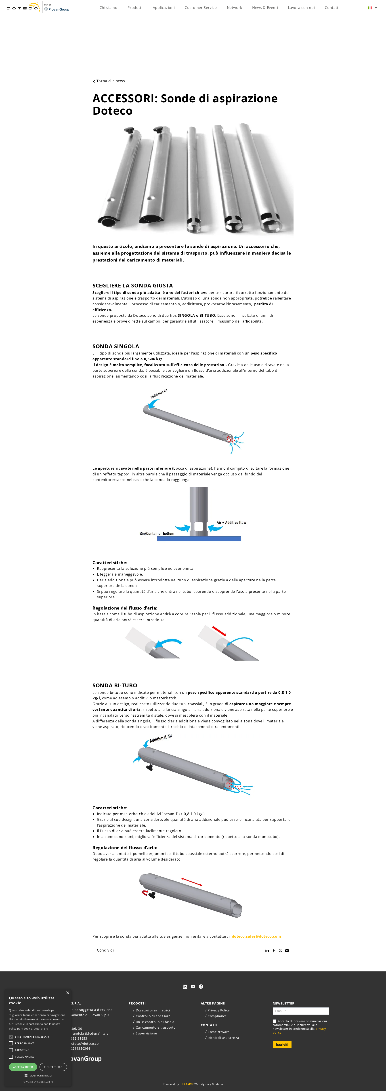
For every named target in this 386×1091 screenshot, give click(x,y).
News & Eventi (265, 7)
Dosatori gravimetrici (153, 1010)
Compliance (217, 1016)
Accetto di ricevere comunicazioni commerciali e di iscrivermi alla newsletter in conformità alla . (300, 1026)
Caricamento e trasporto (156, 1027)
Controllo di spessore (153, 1016)
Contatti (332, 7)
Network (234, 7)
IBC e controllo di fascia (155, 1022)
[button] (38, 1075)
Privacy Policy (219, 1010)
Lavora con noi (301, 7)
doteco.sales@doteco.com (256, 936)
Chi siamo (108, 7)
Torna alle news (110, 80)
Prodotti (135, 7)
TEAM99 (188, 1084)
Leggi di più (41, 1028)
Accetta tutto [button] (23, 1067)
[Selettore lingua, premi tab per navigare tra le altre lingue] (372, 8)
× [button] (67, 993)
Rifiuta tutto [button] (53, 1067)
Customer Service (201, 7)
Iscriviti (282, 1045)
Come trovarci (219, 1032)
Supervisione (146, 1033)
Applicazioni (164, 7)
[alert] (37, 1038)
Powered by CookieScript (38, 1081)
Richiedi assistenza (223, 1038)
